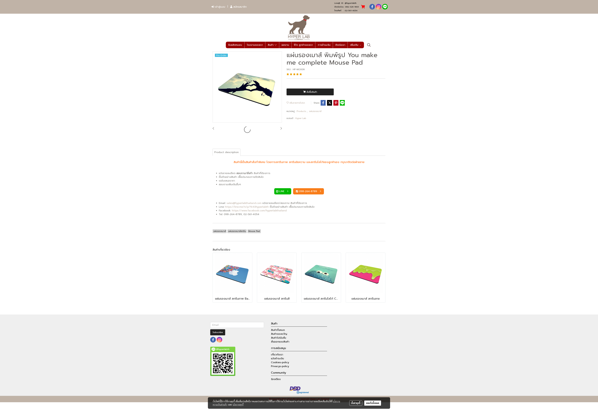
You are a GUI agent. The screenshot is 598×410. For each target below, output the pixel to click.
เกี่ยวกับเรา (277, 354)
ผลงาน (285, 45)
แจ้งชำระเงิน (277, 358)
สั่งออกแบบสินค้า (280, 342)
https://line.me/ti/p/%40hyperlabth (247, 207)
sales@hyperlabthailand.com (244, 203)
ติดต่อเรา (340, 45)
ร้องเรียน (276, 379)
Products (302, 111)
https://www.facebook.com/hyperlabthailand (259, 210)
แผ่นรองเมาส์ (315, 111)
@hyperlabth (350, 3)
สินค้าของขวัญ (279, 334)
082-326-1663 (352, 6)
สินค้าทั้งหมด (278, 330)
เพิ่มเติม (354, 45)
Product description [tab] (226, 152)
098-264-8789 (308, 191)
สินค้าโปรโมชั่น (278, 338)
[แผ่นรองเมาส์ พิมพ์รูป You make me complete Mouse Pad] (247, 87)
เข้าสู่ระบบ (219, 7)
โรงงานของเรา (255, 45)
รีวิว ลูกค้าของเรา (303, 45)
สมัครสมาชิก (239, 7)
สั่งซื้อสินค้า (311, 92)
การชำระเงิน (324, 45)
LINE (282, 191)
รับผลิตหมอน (235, 45)
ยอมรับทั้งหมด (372, 403)
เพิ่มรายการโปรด (297, 103)
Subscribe (218, 332)
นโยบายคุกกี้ (238, 404)
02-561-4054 (351, 10)
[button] (368, 45)
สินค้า (271, 45)
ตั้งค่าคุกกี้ (355, 403)
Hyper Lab (300, 118)
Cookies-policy (280, 362)
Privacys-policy (280, 366)
